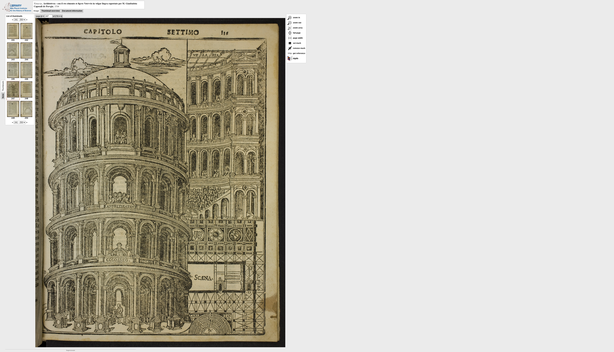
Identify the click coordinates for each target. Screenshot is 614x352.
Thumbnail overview (50, 11)
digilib (295, 58)
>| (61, 16)
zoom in (296, 17)
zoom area (297, 28)
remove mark (298, 48)
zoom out (296, 23)
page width (297, 38)
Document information (72, 11)
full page (296, 33)
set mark (296, 43)
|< (42, 16)
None (3, 95)
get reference (298, 53)
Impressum (70, 350)
